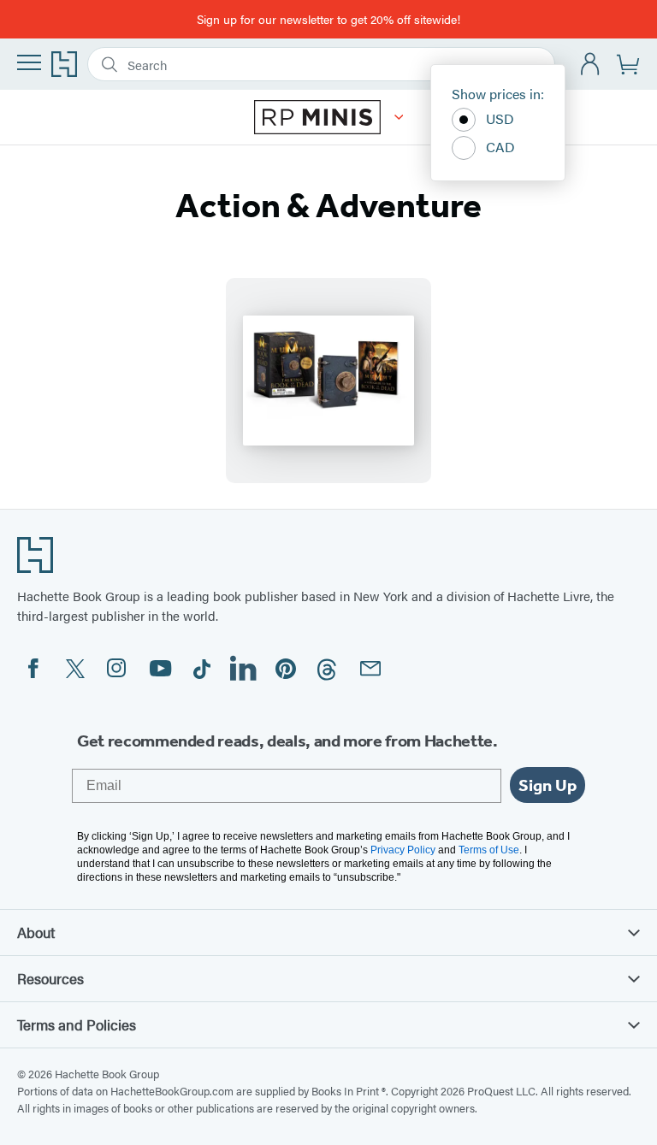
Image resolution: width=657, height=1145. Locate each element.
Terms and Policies (76, 1024)
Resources (50, 978)
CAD (500, 146)
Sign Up (547, 785)
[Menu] (29, 62)
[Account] (591, 65)
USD (500, 118)
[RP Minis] (399, 117)
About (36, 932)
